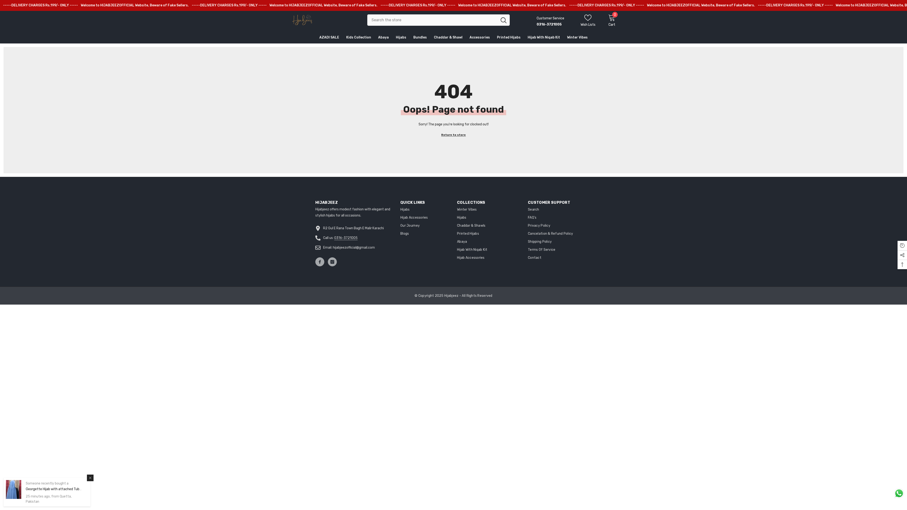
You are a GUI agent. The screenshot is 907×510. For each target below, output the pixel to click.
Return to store (453, 134)
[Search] (438, 20)
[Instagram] (332, 261)
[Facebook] (319, 261)
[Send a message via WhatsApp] (899, 493)
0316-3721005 (346, 238)
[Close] (90, 478)
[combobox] (432, 20)
